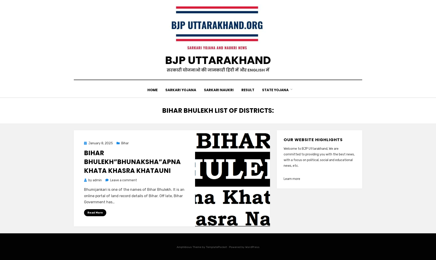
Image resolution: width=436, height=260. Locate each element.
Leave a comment (123, 180)
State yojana (275, 90)
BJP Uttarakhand (218, 60)
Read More (95, 212)
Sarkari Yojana (180, 90)
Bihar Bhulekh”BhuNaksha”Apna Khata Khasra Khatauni (132, 162)
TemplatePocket (216, 247)
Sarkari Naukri (219, 90)
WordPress (252, 247)
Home (152, 90)
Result (247, 90)
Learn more (292, 179)
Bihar (125, 143)
